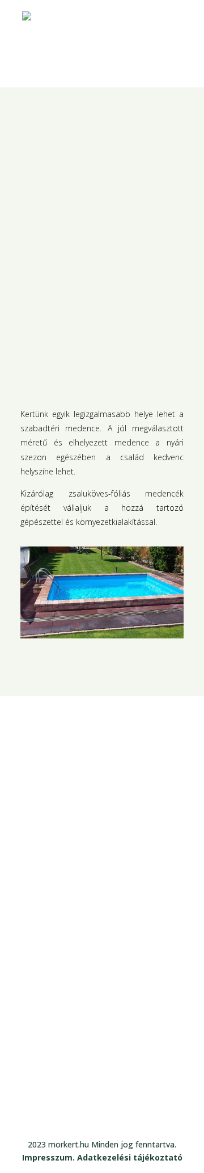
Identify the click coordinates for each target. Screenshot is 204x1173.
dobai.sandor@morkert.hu (84, 1073)
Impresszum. (49, 1157)
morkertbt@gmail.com (74, 1058)
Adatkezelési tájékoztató (129, 1157)
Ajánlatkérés (119, 825)
